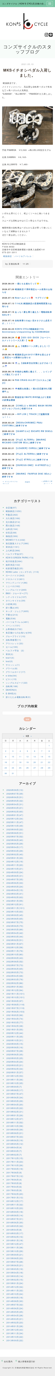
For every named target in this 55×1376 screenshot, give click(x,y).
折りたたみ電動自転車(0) (18, 697)
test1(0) (10, 657)
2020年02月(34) (14, 1068)
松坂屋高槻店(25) (14, 568)
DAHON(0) (11, 689)
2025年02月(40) (14, 854)
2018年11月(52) (14, 1122)
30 (6, 773)
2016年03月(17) (14, 1233)
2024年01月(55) (14, 900)
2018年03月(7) (14, 1151)
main (27, 481)
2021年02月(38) (14, 1026)
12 (27, 756)
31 (13, 773)
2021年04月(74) (14, 1018)
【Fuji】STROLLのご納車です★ (31, 459)
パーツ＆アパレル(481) (17, 622)
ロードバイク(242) (15, 575)
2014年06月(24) (14, 1308)
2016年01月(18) (14, 1240)
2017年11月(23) (14, 1161)
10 (13, 756)
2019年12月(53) (14, 1075)
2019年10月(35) (14, 1083)
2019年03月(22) (14, 1108)
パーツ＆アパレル (23, 256)
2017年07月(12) (14, 1176)
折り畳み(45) (12, 607)
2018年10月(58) (14, 1126)
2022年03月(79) (14, 979)
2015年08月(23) (14, 1258)
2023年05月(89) (14, 929)
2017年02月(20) (14, 1194)
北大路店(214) (13, 521)
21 (42, 762)
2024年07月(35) (14, 879)
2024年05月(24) (14, 886)
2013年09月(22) (14, 1340)
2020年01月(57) (14, 1072)
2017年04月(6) (14, 1186)
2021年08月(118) (15, 1004)
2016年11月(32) (14, 1204)
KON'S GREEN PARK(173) (20, 557)
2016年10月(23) (14, 1208)
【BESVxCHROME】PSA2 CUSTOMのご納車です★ (22, 424)
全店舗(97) (11, 507)
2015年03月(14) (14, 1276)
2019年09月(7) (14, 1086)
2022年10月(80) (14, 954)
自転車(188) (12, 686)
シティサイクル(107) (16, 597)
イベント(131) (13, 625)
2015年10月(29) (14, 1251)
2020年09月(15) (14, 1043)
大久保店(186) (13, 518)
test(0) (9, 661)
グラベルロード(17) (15, 671)
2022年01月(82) (14, 986)
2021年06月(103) (15, 1011)
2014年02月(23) (14, 1322)
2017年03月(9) (14, 1190)
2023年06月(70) (14, 925)
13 (35, 756)
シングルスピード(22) (17, 682)
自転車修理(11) (13, 639)
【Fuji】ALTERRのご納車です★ (31, 453)
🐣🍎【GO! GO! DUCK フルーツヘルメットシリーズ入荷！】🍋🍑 (26, 339)
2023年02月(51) (14, 940)
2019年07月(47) (14, 1093)
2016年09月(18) (14, 1211)
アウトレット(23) (14, 643)
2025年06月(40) (14, 840)
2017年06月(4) (14, 1179)
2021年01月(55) (14, 1029)
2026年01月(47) (14, 815)
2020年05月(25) (14, 1058)
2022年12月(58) (14, 947)
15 (49, 756)
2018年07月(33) (14, 1136)
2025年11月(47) (14, 822)
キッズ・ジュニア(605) (17, 611)
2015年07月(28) (14, 1261)
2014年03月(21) (14, 1319)
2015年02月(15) (14, 1279)
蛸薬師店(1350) (14, 511)
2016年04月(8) (14, 1229)
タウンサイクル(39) (15, 600)
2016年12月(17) (14, 1201)
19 (27, 762)
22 (49, 762)
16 (6, 762)
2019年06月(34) (14, 1097)
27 (35, 768)
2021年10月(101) (15, 997)
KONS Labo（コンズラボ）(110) (22, 571)
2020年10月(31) (14, 1040)
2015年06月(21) (14, 1265)
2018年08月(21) (14, 1133)
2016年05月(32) (14, 1226)
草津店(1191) (12, 546)
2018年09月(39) (14, 1129)
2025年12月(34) (14, 818)
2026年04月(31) (14, 804)
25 (20, 768)
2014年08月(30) (14, 1301)
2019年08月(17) (14, 1090)
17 (13, 762)
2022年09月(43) (14, 958)
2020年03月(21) (14, 1065)
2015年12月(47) (14, 1243)
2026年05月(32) (14, 800)
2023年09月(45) (14, 915)
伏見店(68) (11, 532)
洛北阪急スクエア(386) (17, 543)
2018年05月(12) (14, 1143)
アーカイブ (27, 783)
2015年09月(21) (14, 1254)
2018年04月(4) (14, 1147)
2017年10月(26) (14, 1165)
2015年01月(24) (14, 1283)
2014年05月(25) (14, 1311)
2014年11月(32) (14, 1290)
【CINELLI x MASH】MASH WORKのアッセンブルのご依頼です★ (27, 407)
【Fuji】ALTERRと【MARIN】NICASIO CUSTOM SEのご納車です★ (24, 441)
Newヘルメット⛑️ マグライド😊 (32, 297)
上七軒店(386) (13, 550)
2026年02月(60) (14, 811)
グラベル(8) (12, 668)
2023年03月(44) (14, 936)
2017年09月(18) (14, 1168)
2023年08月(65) (14, 918)
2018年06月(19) (14, 1140)
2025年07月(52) (14, 836)
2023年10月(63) (14, 911)
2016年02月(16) (14, 1236)
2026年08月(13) (14, 790)
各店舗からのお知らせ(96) (19, 632)
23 (6, 768)
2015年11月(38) (14, 1247)
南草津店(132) (13, 564)
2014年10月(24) (14, 1294)
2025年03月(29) (14, 850)
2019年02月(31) (14, 1111)
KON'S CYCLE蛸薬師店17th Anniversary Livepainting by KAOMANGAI (26, 330)
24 (13, 768)
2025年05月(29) (14, 843)
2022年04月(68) (14, 975)
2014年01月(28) (14, 1326)
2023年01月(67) (14, 943)
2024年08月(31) (14, 875)
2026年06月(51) (14, 797)
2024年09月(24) (14, 872)
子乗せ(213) (12, 614)
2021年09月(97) (14, 1001)
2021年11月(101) (15, 993)
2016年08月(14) (14, 1215)
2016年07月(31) (14, 1218)
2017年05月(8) (14, 1183)
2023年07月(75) (14, 922)
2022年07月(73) (14, 965)
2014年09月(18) (14, 1297)
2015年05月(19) (14, 1269)
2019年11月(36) (14, 1079)
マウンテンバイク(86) (17, 582)
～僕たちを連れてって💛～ (28, 283)
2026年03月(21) (14, 807)
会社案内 (8, 1361)
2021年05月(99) (14, 1015)
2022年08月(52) (14, 961)
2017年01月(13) (14, 1197)
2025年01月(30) (14, 858)
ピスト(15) (11, 679)
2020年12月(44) (14, 1033)
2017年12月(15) (14, 1158)
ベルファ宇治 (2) (15, 650)
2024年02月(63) (14, 897)
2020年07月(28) (14, 1050)
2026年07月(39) (14, 793)
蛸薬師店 (7, 256)
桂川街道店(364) (14, 561)
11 (20, 756)
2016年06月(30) (14, 1222)
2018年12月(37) (14, 1118)
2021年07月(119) (15, 1008)
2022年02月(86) (14, 983)
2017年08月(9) (14, 1172)
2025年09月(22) (14, 829)
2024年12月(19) (14, 861)
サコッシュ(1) (13, 664)
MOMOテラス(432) (15, 539)
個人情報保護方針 (26, 1361)
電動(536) (11, 618)
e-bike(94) (11, 675)
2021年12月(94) (14, 990)
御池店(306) (12, 536)
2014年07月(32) (14, 1304)
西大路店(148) (13, 525)
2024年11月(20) (14, 865)
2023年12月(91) (14, 904)
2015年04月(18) (14, 1272)
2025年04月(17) (14, 847)
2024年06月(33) (14, 882)
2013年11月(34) (14, 1333)
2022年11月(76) (14, 950)
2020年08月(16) (14, 1047)
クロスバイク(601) (15, 579)
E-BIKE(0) (11, 693)
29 (49, 768)
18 (20, 762)
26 (27, 768)
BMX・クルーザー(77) (17, 593)
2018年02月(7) (14, 1154)
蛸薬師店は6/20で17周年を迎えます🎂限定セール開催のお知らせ (26, 356)
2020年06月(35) (14, 1054)
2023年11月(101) (15, 908)
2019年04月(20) (14, 1104)
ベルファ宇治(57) (14, 554)
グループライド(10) (15, 636)
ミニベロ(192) (13, 586)
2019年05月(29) (14, 1101)
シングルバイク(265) (16, 589)
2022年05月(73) (14, 972)
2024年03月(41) (14, 893)
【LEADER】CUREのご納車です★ (32, 448)
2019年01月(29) (14, 1115)
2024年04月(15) (14, 890)
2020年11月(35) (14, 1036)
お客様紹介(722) (14, 629)
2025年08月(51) (14, 833)
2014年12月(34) (14, 1286)
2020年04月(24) (14, 1061)
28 (42, 768)
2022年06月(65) (14, 968)
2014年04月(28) (14, 1315)
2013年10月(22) (14, 1336)
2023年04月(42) (14, 933)
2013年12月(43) (14, 1329)
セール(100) (12, 647)
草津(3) (9, 654)
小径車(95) (11, 604)
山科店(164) (12, 529)
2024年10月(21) (14, 868)
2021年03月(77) (14, 1022)
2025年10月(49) (14, 825)
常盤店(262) (12, 514)
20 (35, 762)
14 (42, 756)
